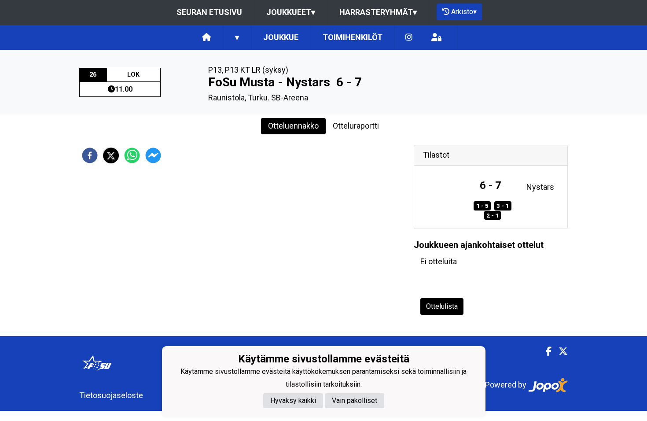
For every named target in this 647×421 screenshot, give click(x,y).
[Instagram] (408, 37)
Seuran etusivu (209, 12)
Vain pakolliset (354, 400)
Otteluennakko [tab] (293, 125)
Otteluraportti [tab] (356, 125)
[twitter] (111, 155)
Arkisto (464, 11)
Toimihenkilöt (352, 37)
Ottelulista (442, 306)
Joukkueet (290, 12)
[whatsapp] (132, 155)
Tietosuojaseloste (111, 395)
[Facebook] (545, 351)
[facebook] (90, 155)
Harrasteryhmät (378, 12)
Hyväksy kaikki (293, 400)
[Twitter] (559, 351)
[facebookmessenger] (153, 155)
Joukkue (280, 37)
